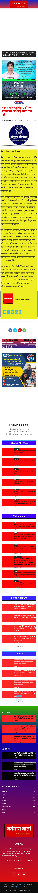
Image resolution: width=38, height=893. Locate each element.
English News (17, 557)
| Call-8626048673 (24, 887)
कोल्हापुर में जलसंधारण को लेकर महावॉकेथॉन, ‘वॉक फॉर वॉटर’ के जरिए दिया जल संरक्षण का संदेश (25, 548)
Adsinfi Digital (14, 887)
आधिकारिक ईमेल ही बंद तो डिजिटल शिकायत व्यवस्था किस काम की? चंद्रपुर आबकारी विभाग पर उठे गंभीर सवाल (25, 536)
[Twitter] (13, 313)
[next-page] (6, 509)
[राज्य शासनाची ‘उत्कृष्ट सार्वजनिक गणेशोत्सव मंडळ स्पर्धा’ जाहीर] (7, 451)
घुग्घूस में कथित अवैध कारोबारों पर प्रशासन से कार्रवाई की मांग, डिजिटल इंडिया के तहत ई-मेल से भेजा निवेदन (25, 638)
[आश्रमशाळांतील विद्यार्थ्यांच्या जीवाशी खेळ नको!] (7, 472)
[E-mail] (5, 313)
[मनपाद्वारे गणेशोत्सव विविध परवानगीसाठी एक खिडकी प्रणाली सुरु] (7, 461)
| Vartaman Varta (20, 884)
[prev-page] (3, 509)
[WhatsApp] (24, 330)
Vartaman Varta (8, 120)
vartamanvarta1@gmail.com (23, 860)
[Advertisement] (19, 28)
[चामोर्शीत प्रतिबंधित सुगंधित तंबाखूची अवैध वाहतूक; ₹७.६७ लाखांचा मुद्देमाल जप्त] (7, 502)
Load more (18, 646)
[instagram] (20, 313)
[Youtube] (17, 313)
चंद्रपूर (15, 532)
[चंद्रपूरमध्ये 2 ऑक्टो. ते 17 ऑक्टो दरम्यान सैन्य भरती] (7, 492)
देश (15, 522)
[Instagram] (19, 874)
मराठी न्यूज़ (19, 102)
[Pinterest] (20, 330)
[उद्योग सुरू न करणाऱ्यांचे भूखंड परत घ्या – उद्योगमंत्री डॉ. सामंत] (7, 482)
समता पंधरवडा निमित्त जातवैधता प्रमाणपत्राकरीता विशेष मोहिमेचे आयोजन (9, 345)
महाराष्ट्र (16, 544)
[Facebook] (9, 313)
